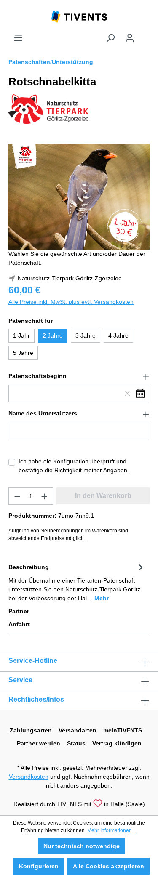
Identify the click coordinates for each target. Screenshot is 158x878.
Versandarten (77, 730)
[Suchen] (110, 38)
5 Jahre (23, 352)
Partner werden (38, 743)
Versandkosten (28, 776)
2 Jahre (53, 335)
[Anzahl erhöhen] (45, 496)
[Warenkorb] (144, 34)
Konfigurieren (39, 866)
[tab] (76, 582)
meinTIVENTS (122, 730)
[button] (79, 376)
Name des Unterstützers (42, 413)
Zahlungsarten (31, 730)
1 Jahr (21, 335)
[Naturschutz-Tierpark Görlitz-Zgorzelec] (48, 108)
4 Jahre (118, 335)
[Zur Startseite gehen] (79, 16)
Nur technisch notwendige (81, 846)
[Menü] (18, 38)
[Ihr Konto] (129, 38)
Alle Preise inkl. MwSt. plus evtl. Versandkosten (71, 301)
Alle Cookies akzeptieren (108, 866)
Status (76, 743)
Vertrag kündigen (117, 743)
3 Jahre (85, 335)
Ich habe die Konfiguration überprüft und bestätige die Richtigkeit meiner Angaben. (74, 466)
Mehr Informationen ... (112, 830)
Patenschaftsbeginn (37, 375)
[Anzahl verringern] (17, 496)
